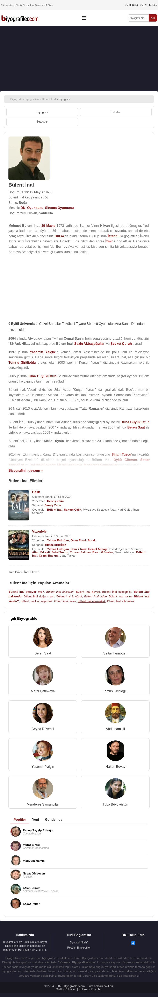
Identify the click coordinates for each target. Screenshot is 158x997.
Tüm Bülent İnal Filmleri (23, 572)
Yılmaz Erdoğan (58, 540)
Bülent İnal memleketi (92, 601)
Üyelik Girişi (131, 5)
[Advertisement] (79, 58)
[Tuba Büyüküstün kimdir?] (115, 789)
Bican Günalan (102, 552)
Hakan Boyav (115, 766)
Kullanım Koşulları (90, 989)
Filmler (116, 112)
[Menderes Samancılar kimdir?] (43, 789)
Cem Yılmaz (79, 549)
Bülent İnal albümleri (120, 601)
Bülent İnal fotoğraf (69, 596)
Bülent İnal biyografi (59, 591)
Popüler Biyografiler (79, 947)
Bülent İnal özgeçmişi (116, 591)
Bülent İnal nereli (65, 601)
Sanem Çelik (72, 509)
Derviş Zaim (55, 501)
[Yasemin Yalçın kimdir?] (43, 751)
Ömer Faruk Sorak (83, 540)
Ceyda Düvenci (42, 729)
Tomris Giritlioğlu (115, 691)
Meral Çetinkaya (43, 691)
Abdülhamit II (115, 729)
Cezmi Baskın (48, 555)
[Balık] (18, 505)
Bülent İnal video (95, 596)
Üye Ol (143, 5)
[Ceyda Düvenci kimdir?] (43, 714)
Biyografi (42, 112)
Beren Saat (43, 653)
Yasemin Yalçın (42, 766)
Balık (36, 492)
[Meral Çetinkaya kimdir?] (43, 676)
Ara (153, 17)
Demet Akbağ (97, 549)
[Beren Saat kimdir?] (43, 638)
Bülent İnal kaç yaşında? (36, 601)
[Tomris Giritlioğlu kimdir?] (115, 676)
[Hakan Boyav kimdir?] (115, 751)
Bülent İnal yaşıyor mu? (26, 591)
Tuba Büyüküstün (115, 804)
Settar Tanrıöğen (115, 653)
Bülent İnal (54, 509)
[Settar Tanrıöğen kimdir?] (115, 638)
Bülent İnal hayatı (88, 591)
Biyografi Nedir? (79, 942)
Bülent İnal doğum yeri (38, 596)
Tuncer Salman (80, 552)
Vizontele (39, 531)
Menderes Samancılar (43, 804)
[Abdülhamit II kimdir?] (115, 714)
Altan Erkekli (41, 552)
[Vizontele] (18, 545)
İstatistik (42, 122)
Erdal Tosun (59, 552)
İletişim (153, 5)
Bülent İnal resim (120, 596)
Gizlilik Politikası (66, 989)
